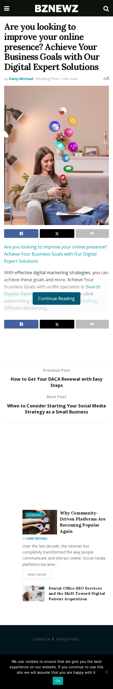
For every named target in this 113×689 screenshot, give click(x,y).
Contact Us (41, 639)
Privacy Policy (67, 639)
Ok (57, 681)
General (34, 515)
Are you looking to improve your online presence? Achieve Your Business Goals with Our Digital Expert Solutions (55, 254)
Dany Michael (21, 78)
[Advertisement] (56, 345)
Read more (37, 574)
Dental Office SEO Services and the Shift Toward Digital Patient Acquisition (77, 593)
